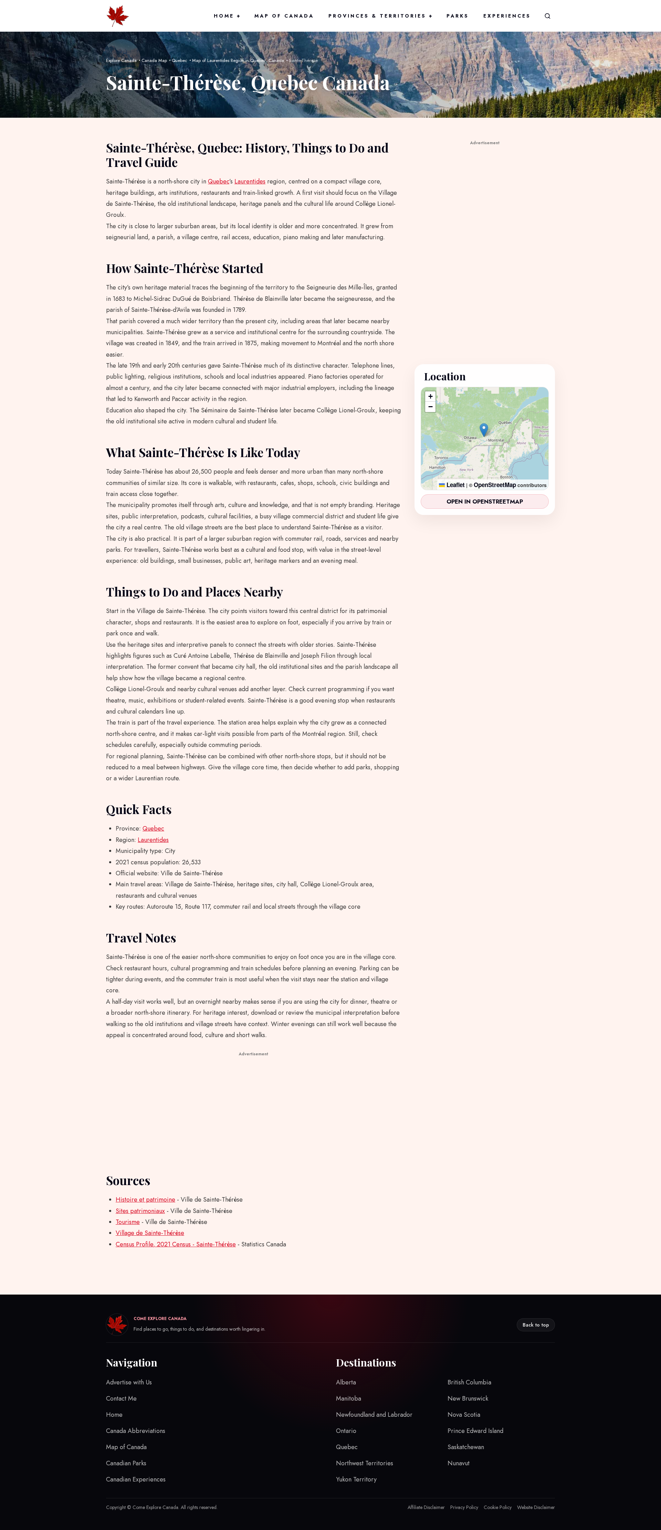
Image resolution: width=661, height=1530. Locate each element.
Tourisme (128, 1221)
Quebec (179, 60)
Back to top (536, 1324)
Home (227, 15)
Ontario (346, 1430)
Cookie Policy (498, 1507)
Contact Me (121, 1398)
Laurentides (249, 181)
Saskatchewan (466, 1447)
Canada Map (154, 60)
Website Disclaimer (536, 1507)
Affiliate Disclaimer (426, 1507)
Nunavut (459, 1463)
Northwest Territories (364, 1463)
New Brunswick (468, 1398)
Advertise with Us (129, 1382)
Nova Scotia (464, 1414)
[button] (484, 430)
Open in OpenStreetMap (485, 501)
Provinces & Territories (380, 15)
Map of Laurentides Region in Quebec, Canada (238, 60)
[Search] (547, 15)
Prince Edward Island (475, 1430)
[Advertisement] (253, 1106)
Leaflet (455, 485)
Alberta (346, 1382)
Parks (458, 15)
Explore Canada (121, 60)
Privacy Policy (464, 1507)
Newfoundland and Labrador (374, 1414)
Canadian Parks (126, 1463)
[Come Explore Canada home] (117, 16)
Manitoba (348, 1398)
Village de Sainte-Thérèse (150, 1232)
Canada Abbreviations (135, 1430)
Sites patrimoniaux (140, 1210)
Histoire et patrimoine (145, 1199)
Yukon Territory (356, 1479)
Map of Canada (284, 15)
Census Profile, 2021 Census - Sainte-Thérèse (176, 1244)
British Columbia (469, 1382)
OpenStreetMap (495, 485)
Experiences (507, 15)
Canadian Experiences (136, 1479)
